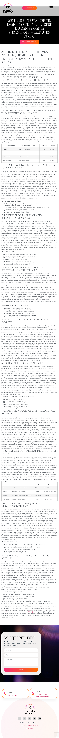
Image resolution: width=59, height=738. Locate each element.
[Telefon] (5, 693)
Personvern (29, 729)
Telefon (10, 692)
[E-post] (33, 693)
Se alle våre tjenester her (30, 726)
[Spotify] (39, 718)
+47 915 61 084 (12, 695)
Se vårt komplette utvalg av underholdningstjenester (21, 612)
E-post (38, 691)
